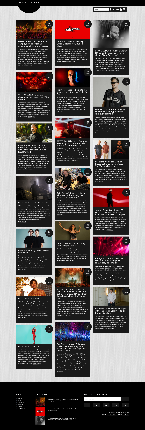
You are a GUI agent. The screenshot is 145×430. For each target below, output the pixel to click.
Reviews (20, 404)
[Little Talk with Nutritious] (34, 286)
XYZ (115, 3)
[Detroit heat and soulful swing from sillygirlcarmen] (72, 230)
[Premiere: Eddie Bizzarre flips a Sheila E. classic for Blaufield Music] (72, 29)
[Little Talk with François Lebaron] (34, 188)
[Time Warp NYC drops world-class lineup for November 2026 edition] (34, 82)
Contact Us (21, 409)
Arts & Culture (123, 3)
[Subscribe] (125, 399)
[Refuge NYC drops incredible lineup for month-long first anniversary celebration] (111, 246)
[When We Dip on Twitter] (113, 9)
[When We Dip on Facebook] (110, 9)
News (80, 3)
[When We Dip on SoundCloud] (117, 9)
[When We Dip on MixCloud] (115, 405)
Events (92, 3)
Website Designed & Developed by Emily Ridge (115, 414)
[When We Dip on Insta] (124, 9)
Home (20, 398)
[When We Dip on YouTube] (121, 9)
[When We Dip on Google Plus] (125, 405)
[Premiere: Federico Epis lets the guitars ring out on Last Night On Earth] (72, 77)
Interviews (101, 3)
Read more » (29, 65)
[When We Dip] (29, 7)
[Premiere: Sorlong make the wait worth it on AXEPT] (34, 238)
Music (85, 3)
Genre (109, 3)
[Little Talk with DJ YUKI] (34, 334)
